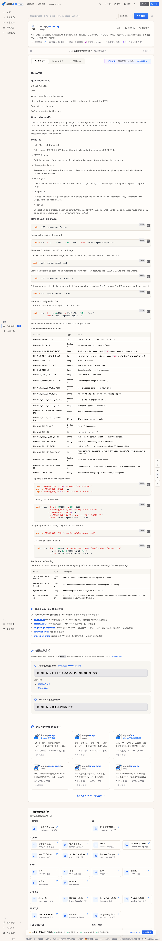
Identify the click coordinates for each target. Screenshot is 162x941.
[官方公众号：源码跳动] (157, 465)
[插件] (157, 478)
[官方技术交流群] (157, 461)
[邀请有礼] (157, 474)
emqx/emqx (39, 619)
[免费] (157, 470)
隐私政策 (29, 939)
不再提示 (146, 51)
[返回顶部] (157, 484)
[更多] (135, 4)
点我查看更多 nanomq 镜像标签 (69, 666)
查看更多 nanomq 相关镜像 (89, 795)
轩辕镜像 (30, 4)
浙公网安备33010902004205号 (98, 939)
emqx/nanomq (55, 4)
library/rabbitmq (41, 632)
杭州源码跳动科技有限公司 (131, 939)
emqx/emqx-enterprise (44, 628)
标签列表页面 (117, 656)
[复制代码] (148, 225)
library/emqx (40, 623)
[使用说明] (152, 16)
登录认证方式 (44, 684)
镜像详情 (41, 4)
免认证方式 (43, 688)
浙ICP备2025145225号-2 (42, 939)
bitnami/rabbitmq (42, 636)
